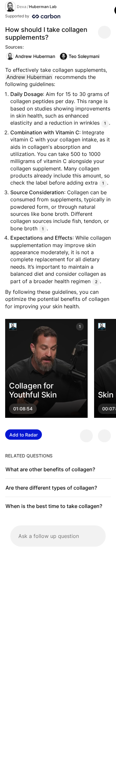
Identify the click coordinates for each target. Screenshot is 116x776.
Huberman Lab (43, 6)
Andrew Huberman (35, 56)
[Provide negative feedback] (104, 435)
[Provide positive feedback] (86, 435)
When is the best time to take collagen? (53, 506)
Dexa (21, 6)
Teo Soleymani (84, 56)
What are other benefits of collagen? (50, 469)
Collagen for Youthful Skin (33, 390)
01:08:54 (23, 409)
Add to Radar (23, 434)
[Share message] (104, 32)
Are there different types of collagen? (51, 487)
